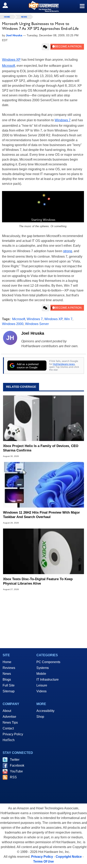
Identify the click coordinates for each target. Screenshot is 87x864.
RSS (13, 777)
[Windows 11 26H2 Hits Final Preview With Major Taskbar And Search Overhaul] (43, 485)
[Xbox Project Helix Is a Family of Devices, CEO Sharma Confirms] (43, 418)
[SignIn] (8, 5)
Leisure (41, 685)
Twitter (14, 759)
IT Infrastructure (47, 679)
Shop (40, 716)
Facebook (17, 765)
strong (67, 251)
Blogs (7, 679)
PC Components (48, 662)
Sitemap (9, 691)
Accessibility (45, 711)
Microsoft (8, 65)
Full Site (9, 685)
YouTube (16, 771)
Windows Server (37, 324)
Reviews (9, 668)
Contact (8, 728)
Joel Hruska (32, 333)
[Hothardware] (43, 6)
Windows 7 (63, 120)
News (24, 17)
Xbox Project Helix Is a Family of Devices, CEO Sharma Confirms (40, 448)
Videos (41, 691)
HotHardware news (64, 364)
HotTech (9, 740)
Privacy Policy (13, 734)
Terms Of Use (43, 861)
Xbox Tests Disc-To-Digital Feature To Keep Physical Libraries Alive (38, 581)
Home (7, 662)
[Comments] (45, 47)
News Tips (10, 722)
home (7, 17)
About (7, 711)
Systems (42, 668)
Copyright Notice (69, 856)
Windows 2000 (12, 324)
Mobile (41, 673)
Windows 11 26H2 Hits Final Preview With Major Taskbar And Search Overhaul (41, 515)
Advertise (9, 716)
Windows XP (11, 59)
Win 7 (68, 319)
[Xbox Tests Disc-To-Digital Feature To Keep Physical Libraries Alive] (43, 551)
